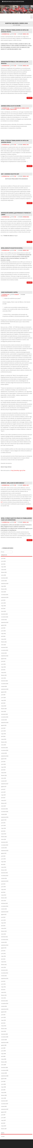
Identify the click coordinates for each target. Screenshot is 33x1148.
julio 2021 (3, 661)
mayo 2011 (3, 987)
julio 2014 (3, 884)
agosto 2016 (3, 820)
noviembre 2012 (4, 939)
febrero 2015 (4, 870)
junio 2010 (3, 1017)
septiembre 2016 (4, 817)
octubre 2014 (4, 878)
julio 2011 (3, 981)
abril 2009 (3, 1056)
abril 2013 (3, 925)
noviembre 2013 (4, 906)
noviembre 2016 (4, 811)
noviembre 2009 (4, 1037)
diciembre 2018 (4, 747)
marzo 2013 (3, 928)
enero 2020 (3, 711)
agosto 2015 (3, 853)
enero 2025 (3, 575)
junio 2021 (3, 664)
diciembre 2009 (4, 1034)
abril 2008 (3, 1089)
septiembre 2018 (4, 756)
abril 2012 (3, 959)
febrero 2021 (4, 675)
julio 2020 (3, 694)
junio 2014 (3, 886)
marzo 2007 (3, 1126)
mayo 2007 (3, 1120)
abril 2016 (3, 831)
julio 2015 (3, 856)
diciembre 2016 (4, 809)
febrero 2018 (4, 775)
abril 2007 (3, 1123)
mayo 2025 (3, 566)
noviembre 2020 (4, 683)
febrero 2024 (4, 589)
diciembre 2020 (4, 680)
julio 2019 (3, 728)
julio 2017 (3, 789)
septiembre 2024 (4, 583)
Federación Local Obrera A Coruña (21, 108)
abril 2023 (3, 608)
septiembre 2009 (4, 1042)
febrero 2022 (4, 642)
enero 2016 (3, 839)
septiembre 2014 (4, 881)
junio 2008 (3, 1084)
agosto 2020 (3, 692)
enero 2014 (3, 900)
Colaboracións (4, 295)
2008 (16, 25)
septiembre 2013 (4, 911)
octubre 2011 (4, 975)
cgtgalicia (16, 294)
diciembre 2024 (4, 578)
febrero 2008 (4, 1095)
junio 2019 (3, 731)
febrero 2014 (4, 898)
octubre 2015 (4, 847)
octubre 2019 (4, 719)
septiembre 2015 (4, 850)
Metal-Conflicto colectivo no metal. (12, 248)
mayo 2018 (3, 767)
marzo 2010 (3, 1025)
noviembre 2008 (4, 1070)
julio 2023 (3, 600)
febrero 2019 (4, 742)
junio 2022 (3, 630)
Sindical (24, 34)
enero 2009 (3, 1064)
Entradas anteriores (7, 548)
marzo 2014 (3, 895)
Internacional (26, 217)
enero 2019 (3, 745)
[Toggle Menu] (31, 16)
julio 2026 (3, 558)
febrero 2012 (4, 964)
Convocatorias (13, 109)
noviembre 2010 (4, 1003)
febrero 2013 (4, 931)
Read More (29, 97)
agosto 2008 (3, 1078)
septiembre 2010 (4, 1009)
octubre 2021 (4, 653)
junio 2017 (3, 792)
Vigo (28, 34)
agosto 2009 (3, 1045)
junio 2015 (3, 859)
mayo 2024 (3, 586)
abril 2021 (3, 669)
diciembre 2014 (4, 872)
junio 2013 (3, 920)
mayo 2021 (3, 667)
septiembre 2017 (4, 783)
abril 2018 (3, 770)
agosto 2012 (3, 948)
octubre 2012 (4, 942)
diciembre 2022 (4, 614)
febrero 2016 (4, 836)
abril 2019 (3, 736)
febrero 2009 (4, 1062)
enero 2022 (3, 644)
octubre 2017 (4, 781)
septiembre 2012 (4, 945)
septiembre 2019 (4, 722)
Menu (16, 14)
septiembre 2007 (4, 1109)
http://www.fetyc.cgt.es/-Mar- (18, 470)
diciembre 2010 (4, 1000)
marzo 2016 (3, 834)
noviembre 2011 (4, 973)
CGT (2, 502)
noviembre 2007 (4, 1103)
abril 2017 (3, 797)
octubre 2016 (4, 814)
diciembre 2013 (4, 903)
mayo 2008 (3, 1087)
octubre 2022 (4, 619)
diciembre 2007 (4, 1101)
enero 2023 (3, 611)
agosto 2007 (3, 1112)
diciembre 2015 (4, 842)
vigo (15, 34)
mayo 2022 (3, 633)
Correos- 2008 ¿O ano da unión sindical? (12, 483)
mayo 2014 (3, 889)
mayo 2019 (3, 733)
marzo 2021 (3, 672)
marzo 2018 (3, 772)
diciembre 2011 (4, 970)
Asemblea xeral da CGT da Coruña (11, 106)
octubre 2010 (4, 1006)
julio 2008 (3, 1081)
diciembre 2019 (4, 714)
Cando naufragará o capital (9, 292)
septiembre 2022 (4, 622)
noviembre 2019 (4, 717)
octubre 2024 (4, 580)
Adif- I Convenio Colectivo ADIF (10, 174)
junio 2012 (3, 953)
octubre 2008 (4, 1073)
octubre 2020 (4, 686)
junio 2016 (3, 825)
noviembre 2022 (4, 617)
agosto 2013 (3, 914)
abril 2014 (3, 892)
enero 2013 (3, 934)
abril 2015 (3, 864)
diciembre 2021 (4, 647)
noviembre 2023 (4, 594)
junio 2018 (3, 764)
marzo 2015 (3, 867)
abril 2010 (3, 1023)
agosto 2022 (3, 625)
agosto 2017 (3, 786)
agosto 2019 (3, 725)
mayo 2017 (3, 795)
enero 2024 (3, 591)
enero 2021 (3, 678)
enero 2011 (3, 998)
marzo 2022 (3, 639)
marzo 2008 (3, 1092)
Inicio (14, 25)
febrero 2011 (4, 995)
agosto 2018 (3, 758)
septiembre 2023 (4, 597)
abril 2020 (3, 703)
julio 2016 (3, 822)
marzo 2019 (3, 739)
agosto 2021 (3, 658)
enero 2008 (3, 1098)
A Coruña (8, 109)
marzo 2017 (3, 800)
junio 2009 (3, 1050)
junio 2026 (3, 561)
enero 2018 (3, 778)
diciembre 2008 (4, 1067)
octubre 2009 (4, 1039)
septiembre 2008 (4, 1076)
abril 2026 (3, 564)
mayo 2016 (3, 828)
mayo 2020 (3, 700)
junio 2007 (3, 1117)
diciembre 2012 (4, 936)
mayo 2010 (3, 1020)
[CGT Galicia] (16, 12)
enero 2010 (3, 1031)
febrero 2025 (4, 572)
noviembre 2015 (4, 845)
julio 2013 (3, 917)
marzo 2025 (3, 569)
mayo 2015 (3, 861)
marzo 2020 (3, 706)
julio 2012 (3, 950)
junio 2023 (3, 603)
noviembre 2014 (4, 875)
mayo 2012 (3, 956)
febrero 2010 (4, 1028)
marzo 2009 (3, 1059)
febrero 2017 (4, 803)
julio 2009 (3, 1048)
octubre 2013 (4, 909)
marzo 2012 (3, 961)
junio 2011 (3, 984)
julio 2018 (3, 761)
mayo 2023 (3, 605)
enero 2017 (3, 806)
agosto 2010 (3, 1012)
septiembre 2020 (4, 689)
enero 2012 (3, 967)
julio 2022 (3, 628)
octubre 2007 (4, 1106)
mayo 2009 (3, 1053)
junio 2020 (3, 697)
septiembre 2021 (4, 655)
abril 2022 (3, 636)
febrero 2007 (4, 1128)
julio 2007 (3, 1114)
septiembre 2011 (4, 978)
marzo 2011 (3, 992)
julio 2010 (3, 1014)
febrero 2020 (4, 708)
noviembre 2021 (4, 650)
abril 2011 (3, 989)
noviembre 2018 (4, 750)
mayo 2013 (3, 923)
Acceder (3, 1136)
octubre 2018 (4, 753)
